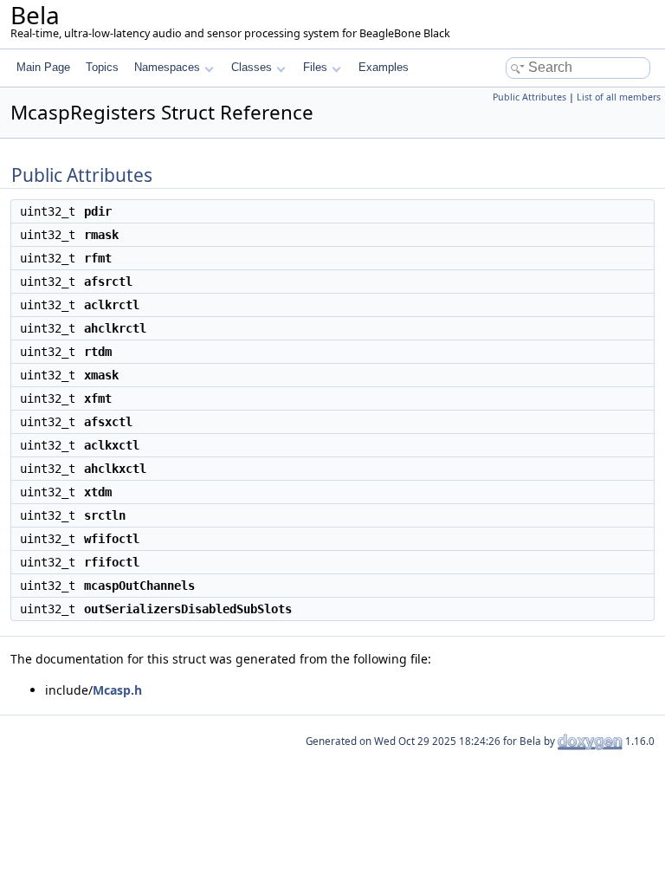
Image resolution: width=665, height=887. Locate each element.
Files (315, 67)
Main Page (43, 67)
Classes (251, 67)
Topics (102, 67)
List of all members (619, 97)
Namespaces (167, 67)
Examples (383, 67)
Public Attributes (529, 97)
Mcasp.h (117, 690)
